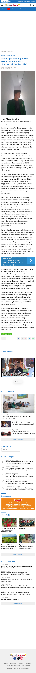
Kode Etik (13, 663)
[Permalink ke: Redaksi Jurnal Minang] (2, 68)
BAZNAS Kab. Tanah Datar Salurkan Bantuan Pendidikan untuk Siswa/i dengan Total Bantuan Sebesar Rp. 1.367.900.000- (16, 593)
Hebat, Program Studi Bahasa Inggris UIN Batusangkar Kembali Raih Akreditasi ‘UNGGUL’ (15, 573)
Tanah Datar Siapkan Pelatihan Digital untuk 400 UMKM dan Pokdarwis (16, 417)
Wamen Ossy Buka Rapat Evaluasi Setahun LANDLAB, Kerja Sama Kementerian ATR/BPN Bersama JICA (19, 475)
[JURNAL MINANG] (12, 4)
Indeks (6, 663)
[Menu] (2, 4)
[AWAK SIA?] (27, 522)
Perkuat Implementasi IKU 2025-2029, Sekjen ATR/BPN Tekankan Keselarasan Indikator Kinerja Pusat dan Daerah (19, 462)
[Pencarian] (33, 4)
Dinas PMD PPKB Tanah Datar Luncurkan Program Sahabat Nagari (16, 580)
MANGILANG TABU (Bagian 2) (10, 599)
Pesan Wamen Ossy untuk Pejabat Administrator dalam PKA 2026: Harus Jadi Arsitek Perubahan (19, 482)
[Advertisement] (18, 30)
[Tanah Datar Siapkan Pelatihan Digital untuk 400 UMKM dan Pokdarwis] (18, 403)
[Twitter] (18, 658)
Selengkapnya (17, 439)
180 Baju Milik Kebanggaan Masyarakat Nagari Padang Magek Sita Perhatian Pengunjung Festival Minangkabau (23, 432)
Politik (13, 55)
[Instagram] (21, 658)
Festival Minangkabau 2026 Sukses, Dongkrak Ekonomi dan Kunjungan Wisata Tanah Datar (23, 423)
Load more (18, 381)
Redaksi (20, 663)
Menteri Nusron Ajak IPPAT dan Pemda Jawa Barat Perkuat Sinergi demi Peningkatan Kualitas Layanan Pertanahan (19, 469)
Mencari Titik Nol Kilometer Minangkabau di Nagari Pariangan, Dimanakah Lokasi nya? (8, 546)
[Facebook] (14, 658)
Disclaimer (28, 663)
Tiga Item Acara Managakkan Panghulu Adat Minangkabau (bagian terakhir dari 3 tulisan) (26, 546)
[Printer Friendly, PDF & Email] (6, 334)
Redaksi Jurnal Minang (10, 67)
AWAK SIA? (22, 528)
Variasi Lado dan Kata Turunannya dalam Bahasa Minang (8, 530)
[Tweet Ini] (22, 338)
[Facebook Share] (18, 338)
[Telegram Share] (29, 338)
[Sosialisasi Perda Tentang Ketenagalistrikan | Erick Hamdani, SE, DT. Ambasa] (18, 367)
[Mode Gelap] (30, 4)
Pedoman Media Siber (13, 666)
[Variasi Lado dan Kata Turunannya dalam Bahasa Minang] (9, 522)
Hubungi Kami (26, 666)
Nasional (4, 55)
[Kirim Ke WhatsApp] (33, 338)
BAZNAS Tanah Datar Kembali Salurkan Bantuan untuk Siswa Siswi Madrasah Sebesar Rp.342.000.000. (17, 586)
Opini (8, 55)
